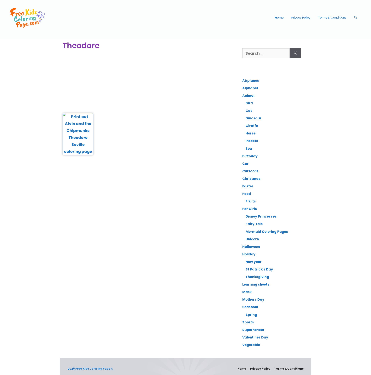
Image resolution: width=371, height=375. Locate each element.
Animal (248, 95)
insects (252, 141)
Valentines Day (255, 337)
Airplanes (250, 80)
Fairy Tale (254, 224)
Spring (251, 314)
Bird (249, 103)
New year (254, 261)
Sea (249, 148)
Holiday (248, 254)
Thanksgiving (257, 277)
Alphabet (250, 88)
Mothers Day (253, 299)
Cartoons (250, 171)
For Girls (249, 209)
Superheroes (253, 329)
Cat (249, 110)
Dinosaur (253, 118)
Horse (250, 133)
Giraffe (252, 125)
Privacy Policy (300, 17)
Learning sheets (255, 284)
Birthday (250, 156)
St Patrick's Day (259, 269)
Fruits (251, 201)
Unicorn (252, 239)
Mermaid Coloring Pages (267, 231)
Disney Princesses (261, 216)
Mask (247, 292)
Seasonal (250, 307)
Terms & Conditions (332, 17)
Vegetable (251, 345)
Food (246, 193)
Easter (247, 186)
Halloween (251, 246)
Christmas (251, 178)
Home (279, 17)
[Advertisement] (147, 82)
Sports (248, 322)
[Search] (295, 53)
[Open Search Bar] (355, 17)
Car (245, 163)
